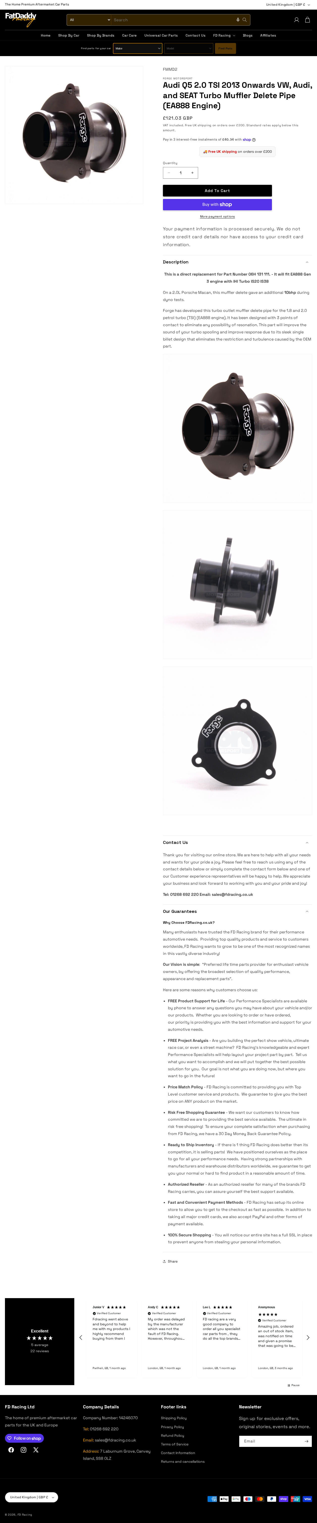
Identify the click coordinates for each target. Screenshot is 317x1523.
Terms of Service (174, 1444)
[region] (194, 1337)
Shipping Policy (174, 1418)
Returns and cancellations (183, 1461)
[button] (224, 35)
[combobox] (158, 19)
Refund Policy (172, 1435)
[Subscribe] (306, 1441)
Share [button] (173, 1261)
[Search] (244, 19)
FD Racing (25, 1514)
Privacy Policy (172, 1427)
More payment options (217, 216)
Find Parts (225, 48)
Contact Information (178, 1453)
